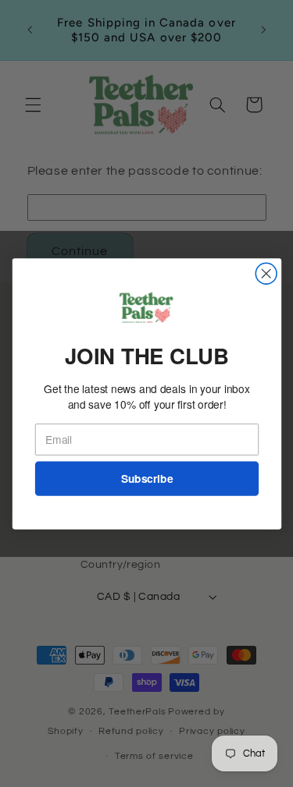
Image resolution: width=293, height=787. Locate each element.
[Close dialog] (266, 273)
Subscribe (146, 478)
